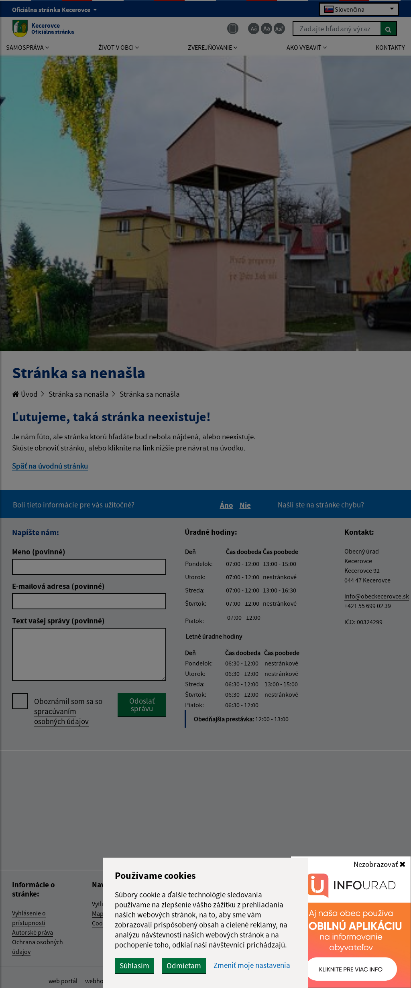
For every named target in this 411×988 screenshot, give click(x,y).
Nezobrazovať (376, 864)
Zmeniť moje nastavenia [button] (252, 965)
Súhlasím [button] (134, 965)
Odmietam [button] (184, 965)
